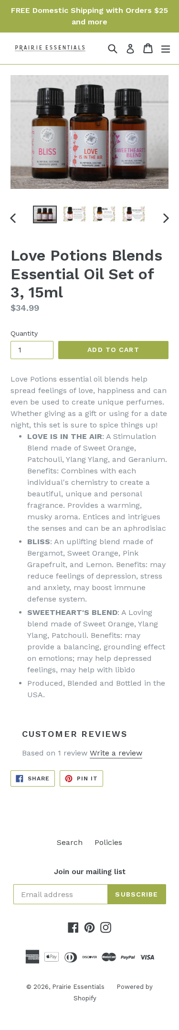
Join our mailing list (90, 871)
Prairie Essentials (78, 986)
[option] (45, 214)
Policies (108, 842)
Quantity (24, 333)
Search (70, 842)
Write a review (116, 752)
